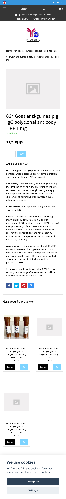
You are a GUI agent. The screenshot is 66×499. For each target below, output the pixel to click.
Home (9, 50)
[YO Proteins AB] (33, 34)
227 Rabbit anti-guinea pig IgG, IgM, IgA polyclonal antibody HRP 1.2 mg (16, 353)
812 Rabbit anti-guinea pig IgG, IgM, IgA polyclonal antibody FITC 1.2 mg (16, 428)
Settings (33, 490)
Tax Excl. (58, 2)
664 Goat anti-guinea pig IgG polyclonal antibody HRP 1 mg (32, 58)
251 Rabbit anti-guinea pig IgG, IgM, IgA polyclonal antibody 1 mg (49, 353)
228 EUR (49, 360)
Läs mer (10, 367)
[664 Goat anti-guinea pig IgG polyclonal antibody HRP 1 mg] (33, 89)
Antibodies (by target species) (28, 50)
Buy (22, 153)
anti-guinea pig (51, 50)
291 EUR (16, 360)
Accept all (33, 481)
